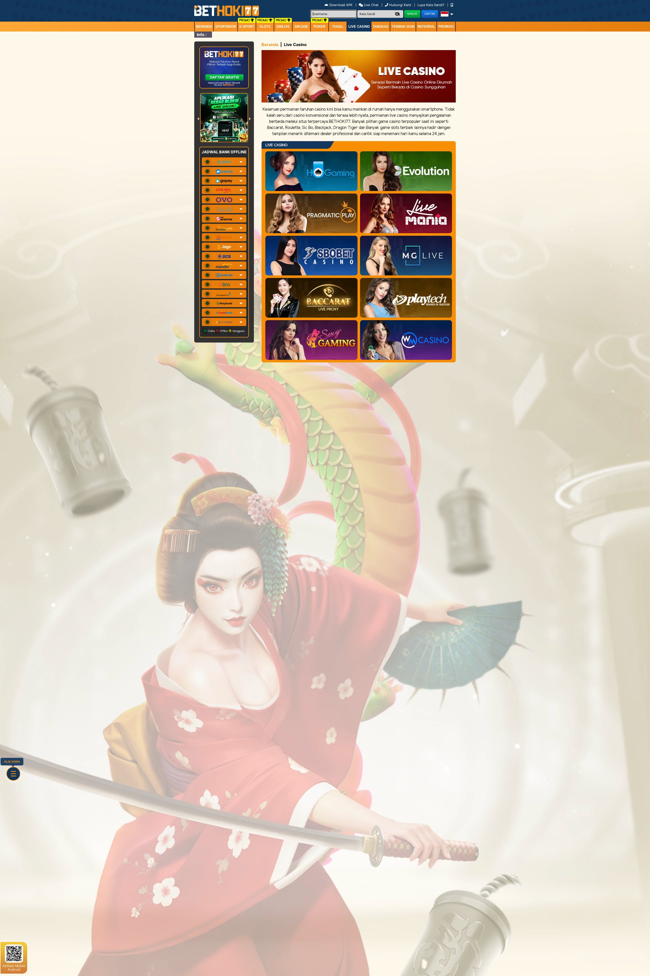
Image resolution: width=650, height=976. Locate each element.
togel (338, 26)
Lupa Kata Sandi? (431, 5)
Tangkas (380, 26)
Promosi (446, 26)
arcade (301, 26)
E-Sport (246, 26)
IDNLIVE (283, 26)
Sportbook (225, 26)
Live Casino (359, 26)
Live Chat (371, 5)
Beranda (204, 26)
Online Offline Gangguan (226, 330)
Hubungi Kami (400, 5)
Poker (319, 26)
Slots (265, 26)
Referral (426, 26)
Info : (202, 34)
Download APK (340, 5)
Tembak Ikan (403, 26)
